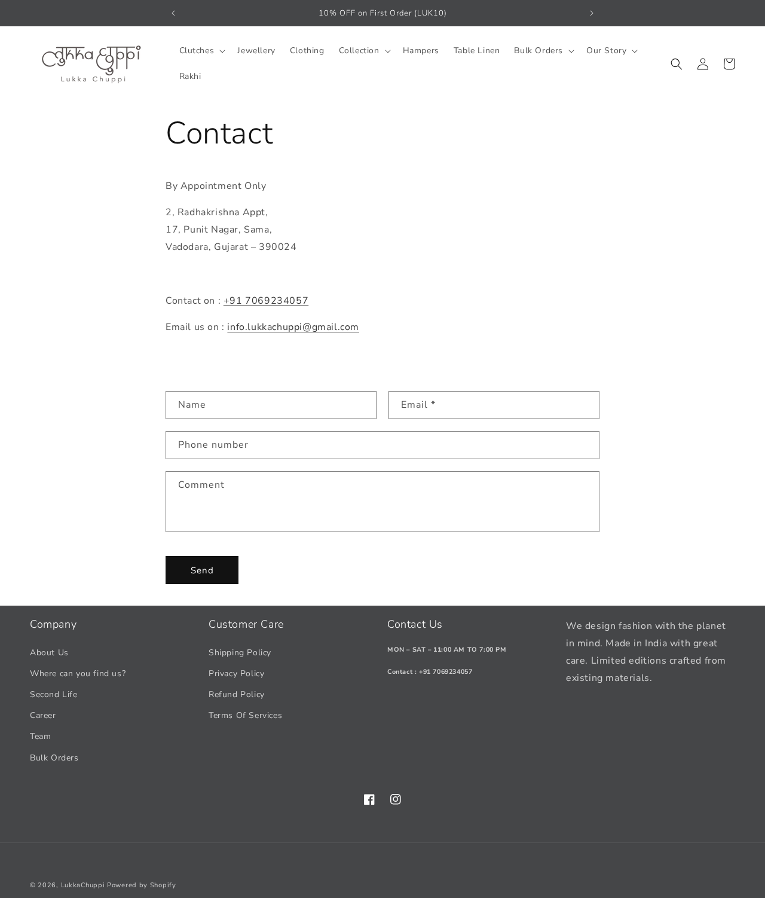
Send (202, 570)
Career (43, 715)
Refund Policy (237, 694)
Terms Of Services (245, 715)
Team (40, 736)
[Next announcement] (592, 13)
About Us (49, 652)
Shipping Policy (240, 652)
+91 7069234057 (266, 300)
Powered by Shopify (141, 885)
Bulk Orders (54, 757)
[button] (201, 50)
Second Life (54, 694)
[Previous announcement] (173, 13)
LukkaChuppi (83, 885)
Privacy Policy (236, 673)
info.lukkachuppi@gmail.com (293, 327)
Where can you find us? (78, 673)
